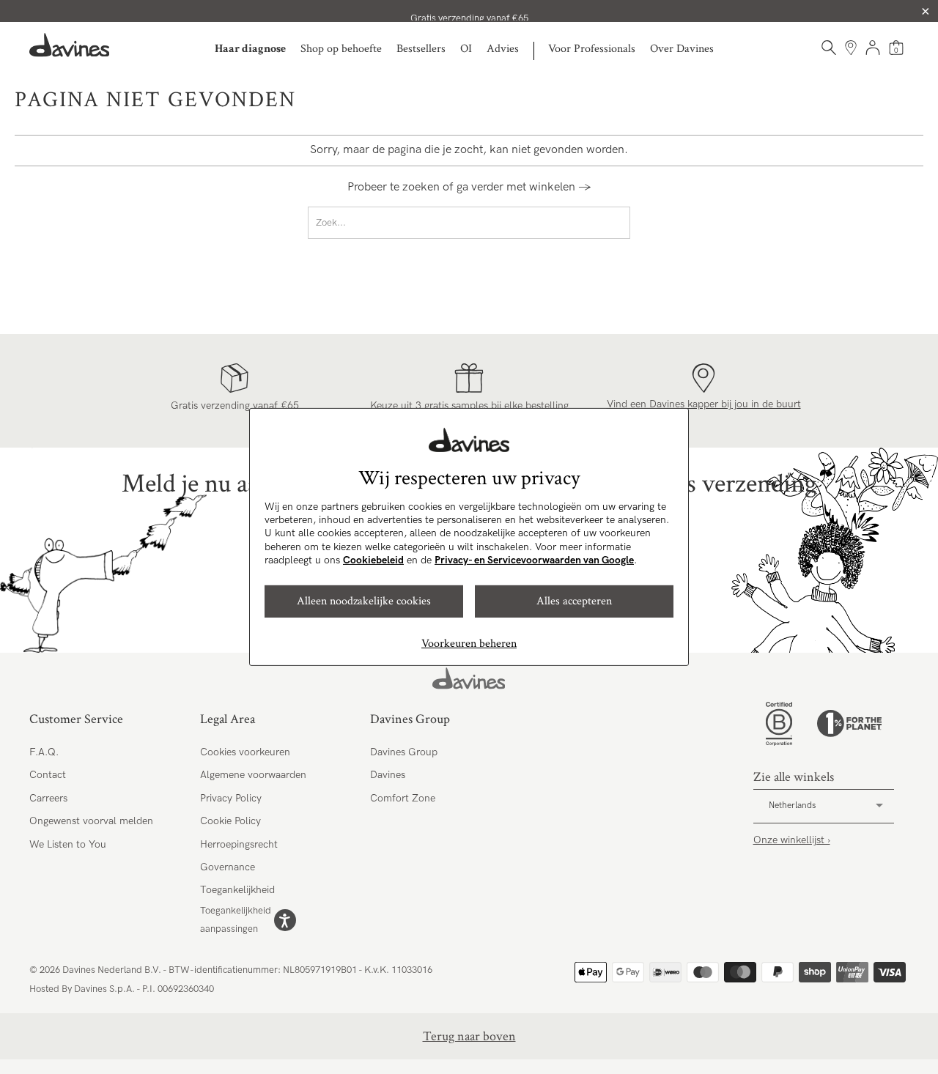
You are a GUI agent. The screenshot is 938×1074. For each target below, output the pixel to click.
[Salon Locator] (851, 47)
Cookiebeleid (373, 560)
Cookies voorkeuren (245, 752)
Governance (227, 867)
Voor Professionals (591, 48)
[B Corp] (779, 724)
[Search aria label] (829, 47)
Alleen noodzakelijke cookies (364, 601)
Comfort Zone (402, 798)
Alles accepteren (574, 601)
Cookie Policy (230, 821)
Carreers (48, 798)
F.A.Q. (44, 752)
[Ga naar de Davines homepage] (69, 45)
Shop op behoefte (341, 48)
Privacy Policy (231, 798)
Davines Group (403, 752)
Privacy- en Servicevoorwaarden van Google (534, 560)
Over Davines (682, 48)
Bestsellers (421, 48)
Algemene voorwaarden (253, 775)
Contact (47, 775)
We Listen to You (67, 844)
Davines (387, 775)
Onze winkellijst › (791, 840)
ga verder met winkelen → (524, 187)
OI (466, 48)
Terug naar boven (469, 1036)
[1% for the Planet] (849, 723)
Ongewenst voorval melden (91, 821)
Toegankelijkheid (237, 890)
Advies (503, 48)
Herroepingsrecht (239, 844)
